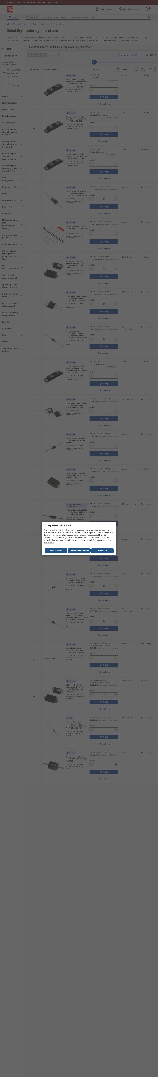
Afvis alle (102, 550)
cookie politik (49, 543)
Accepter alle (56, 550)
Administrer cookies (79, 550)
